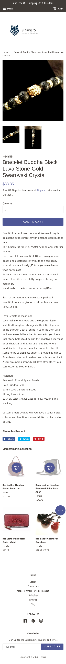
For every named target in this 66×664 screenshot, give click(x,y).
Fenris (43, 656)
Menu (10, 8)
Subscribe (52, 646)
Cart (60, 8)
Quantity (7, 203)
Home (5, 52)
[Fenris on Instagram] (41, 621)
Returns (33, 599)
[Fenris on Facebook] (25, 621)
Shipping (41, 190)
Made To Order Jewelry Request (33, 590)
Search (33, 581)
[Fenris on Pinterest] (33, 621)
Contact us (33, 586)
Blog (33, 604)
